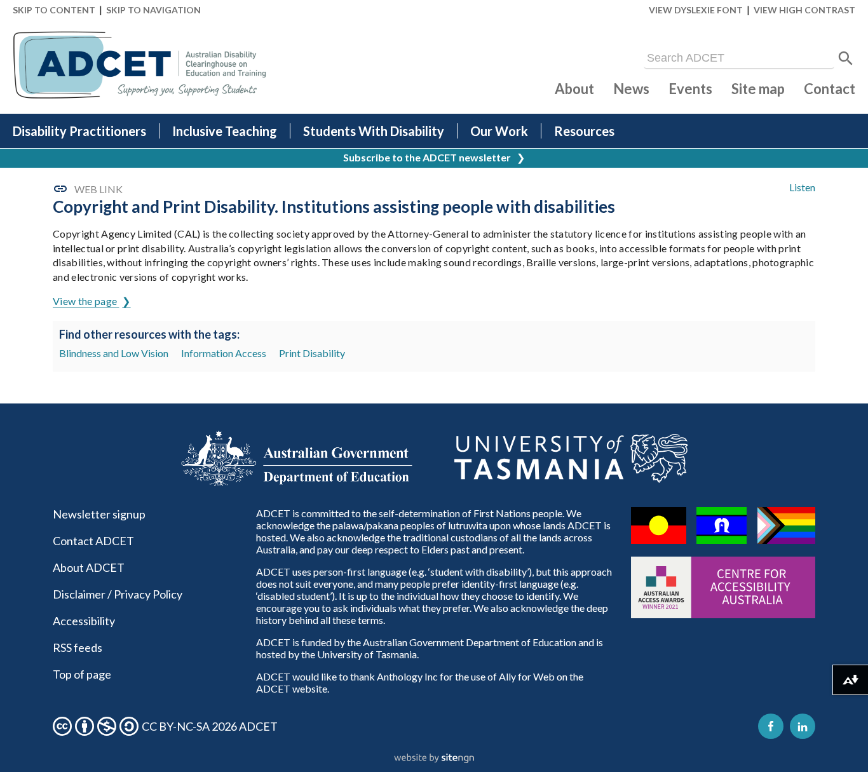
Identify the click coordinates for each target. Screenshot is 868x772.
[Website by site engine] (434, 759)
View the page (86, 301)
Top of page (82, 674)
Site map (758, 88)
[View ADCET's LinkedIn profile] (802, 726)
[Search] (845, 58)
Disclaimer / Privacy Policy (117, 594)
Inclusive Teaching (224, 131)
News (631, 88)
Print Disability (312, 353)
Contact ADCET (93, 541)
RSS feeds (77, 647)
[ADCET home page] (140, 65)
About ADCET (89, 567)
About (574, 88)
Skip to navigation (153, 9)
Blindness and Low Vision (113, 353)
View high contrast (804, 9)
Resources (584, 131)
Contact (829, 88)
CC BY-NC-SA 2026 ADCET (210, 726)
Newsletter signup (99, 514)
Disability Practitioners (79, 131)
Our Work (499, 131)
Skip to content (54, 9)
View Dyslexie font (696, 9)
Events (690, 88)
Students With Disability (373, 131)
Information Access (223, 353)
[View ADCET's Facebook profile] (770, 726)
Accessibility (84, 621)
